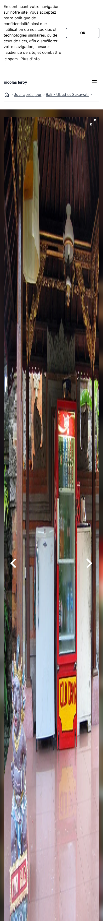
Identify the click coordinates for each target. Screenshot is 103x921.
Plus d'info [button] (30, 58)
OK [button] (82, 33)
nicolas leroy (15, 82)
